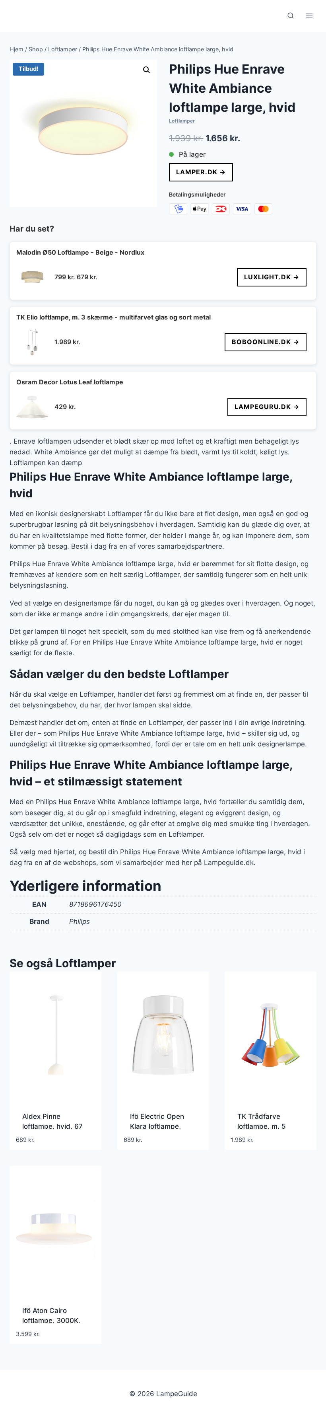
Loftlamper (182, 121)
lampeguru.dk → (267, 407)
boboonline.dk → (265, 342)
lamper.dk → (201, 172)
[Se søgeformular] (290, 16)
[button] (147, 70)
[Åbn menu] (309, 16)
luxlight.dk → (271, 277)
